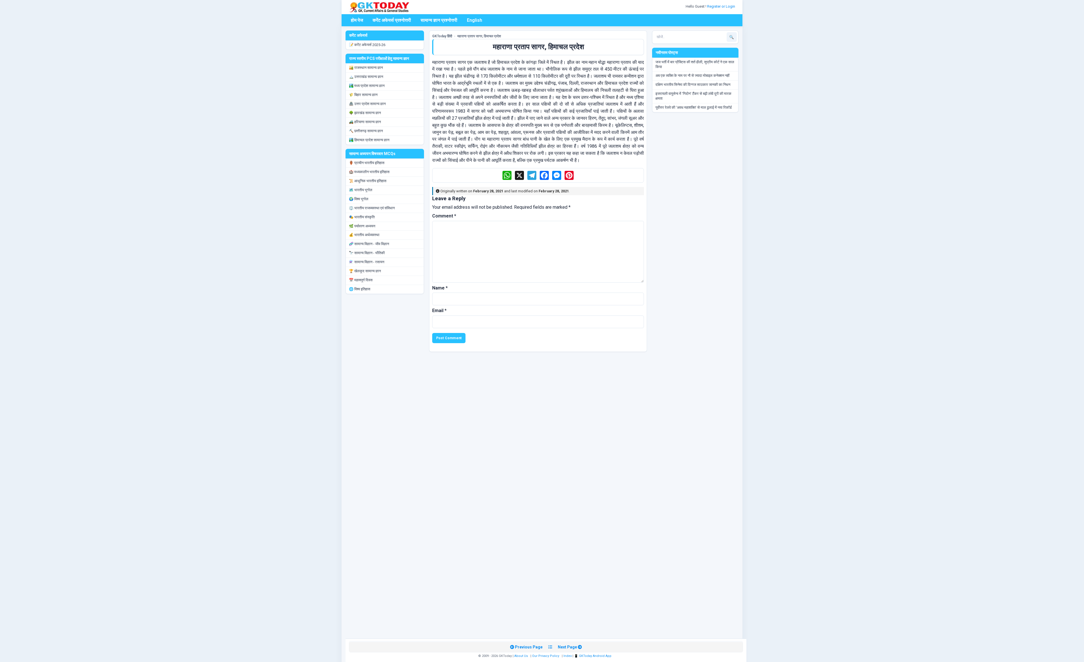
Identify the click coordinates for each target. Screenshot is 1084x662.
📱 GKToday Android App (593, 656)
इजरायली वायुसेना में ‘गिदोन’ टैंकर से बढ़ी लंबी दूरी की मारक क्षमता (693, 96)
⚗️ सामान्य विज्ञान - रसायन (366, 262)
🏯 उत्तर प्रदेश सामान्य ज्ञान (367, 104)
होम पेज (357, 20)
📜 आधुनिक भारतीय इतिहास (367, 181)
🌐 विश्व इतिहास (359, 289)
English (474, 20)
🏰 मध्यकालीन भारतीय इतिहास (369, 172)
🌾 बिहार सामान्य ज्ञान (363, 95)
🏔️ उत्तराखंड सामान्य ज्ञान (366, 77)
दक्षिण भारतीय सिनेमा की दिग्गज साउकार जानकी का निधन (692, 84)
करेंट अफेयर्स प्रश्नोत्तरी (392, 20)
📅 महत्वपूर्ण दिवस (361, 280)
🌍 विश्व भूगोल (358, 199)
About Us (521, 656)
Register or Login (721, 6)
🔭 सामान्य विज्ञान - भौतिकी (367, 253)
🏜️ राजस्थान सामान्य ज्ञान (366, 68)
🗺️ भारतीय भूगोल (360, 190)
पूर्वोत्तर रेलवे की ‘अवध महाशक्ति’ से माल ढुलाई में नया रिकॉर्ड (693, 107)
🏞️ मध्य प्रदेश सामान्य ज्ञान (366, 86)
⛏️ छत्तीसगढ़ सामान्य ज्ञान (366, 131)
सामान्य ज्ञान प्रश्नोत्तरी (439, 20)
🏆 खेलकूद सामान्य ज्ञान (365, 271)
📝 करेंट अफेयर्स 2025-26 (367, 45)
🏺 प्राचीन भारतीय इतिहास (366, 163)
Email (439, 310)
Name (440, 288)
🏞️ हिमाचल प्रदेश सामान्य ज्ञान (369, 140)
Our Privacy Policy (545, 656)
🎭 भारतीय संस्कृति (362, 217)
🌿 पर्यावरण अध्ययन (362, 226)
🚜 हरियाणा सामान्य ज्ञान (365, 122)
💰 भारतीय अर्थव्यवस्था (364, 235)
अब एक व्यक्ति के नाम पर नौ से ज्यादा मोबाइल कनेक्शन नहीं (692, 75)
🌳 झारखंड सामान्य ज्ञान (365, 113)
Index (567, 656)
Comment (444, 216)
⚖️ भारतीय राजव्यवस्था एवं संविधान (372, 208)
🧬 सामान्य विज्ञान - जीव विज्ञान (369, 244)
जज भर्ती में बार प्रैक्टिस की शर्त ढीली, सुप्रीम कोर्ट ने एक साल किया (694, 64)
